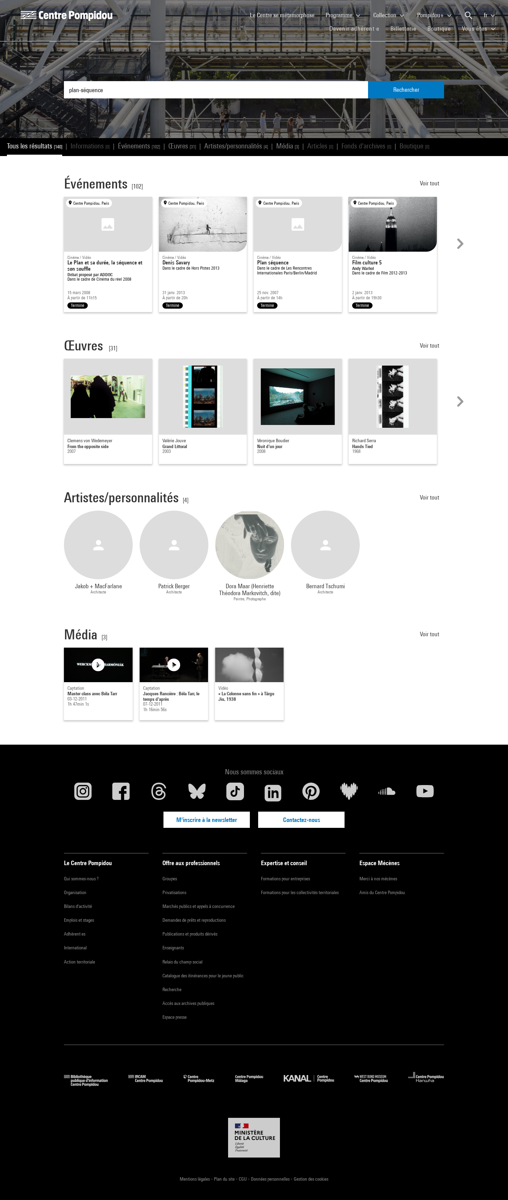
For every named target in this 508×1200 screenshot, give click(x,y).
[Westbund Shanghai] (376, 1084)
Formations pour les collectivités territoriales (300, 892)
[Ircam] (150, 1084)
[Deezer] (349, 793)
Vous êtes (475, 28)
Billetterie (403, 28)
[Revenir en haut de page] (491, 1183)
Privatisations (174, 892)
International (75, 947)
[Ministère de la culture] (254, 1138)
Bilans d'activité (78, 906)
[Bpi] (91, 1084)
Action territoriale (79, 962)
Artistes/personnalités (236, 146)
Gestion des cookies (311, 1179)
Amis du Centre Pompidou (382, 892)
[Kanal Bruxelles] (314, 1084)
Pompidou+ (431, 15)
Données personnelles (271, 1179)
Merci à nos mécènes (378, 878)
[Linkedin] (273, 793)
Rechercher (406, 89)
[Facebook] (121, 793)
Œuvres (182, 146)
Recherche (171, 989)
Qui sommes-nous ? (81, 878)
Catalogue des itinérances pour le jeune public (203, 975)
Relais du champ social (182, 962)
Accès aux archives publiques (188, 1003)
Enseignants (173, 947)
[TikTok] (235, 793)
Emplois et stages (79, 920)
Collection (385, 15)
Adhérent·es (74, 934)
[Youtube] (425, 793)
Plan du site (225, 1179)
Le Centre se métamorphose (285, 15)
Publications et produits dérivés (189, 934)
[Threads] (159, 793)
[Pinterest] (311, 793)
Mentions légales (195, 1179)
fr (486, 15)
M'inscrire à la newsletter (206, 819)
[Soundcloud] (387, 793)
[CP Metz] (204, 1084)
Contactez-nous (301, 819)
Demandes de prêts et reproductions (194, 920)
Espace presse (174, 1017)
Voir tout (430, 183)
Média (287, 146)
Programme (340, 15)
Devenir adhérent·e (357, 28)
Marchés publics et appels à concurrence (198, 906)
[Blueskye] (197, 793)
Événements (139, 146)
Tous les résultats (34, 146)
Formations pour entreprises (285, 878)
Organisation (75, 892)
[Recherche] (468, 15)
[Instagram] (83, 793)
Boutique (442, 28)
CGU (243, 1179)
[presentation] (459, 244)
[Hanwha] (426, 1084)
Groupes (169, 878)
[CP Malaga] (254, 1084)
